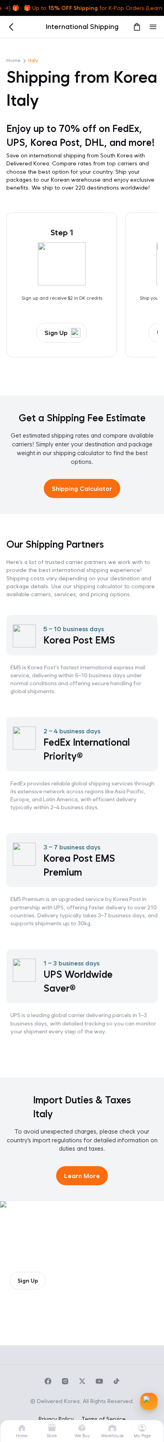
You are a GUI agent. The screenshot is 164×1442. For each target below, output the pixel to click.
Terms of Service (104, 1419)
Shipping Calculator (82, 488)
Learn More (82, 1176)
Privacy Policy (56, 1419)
